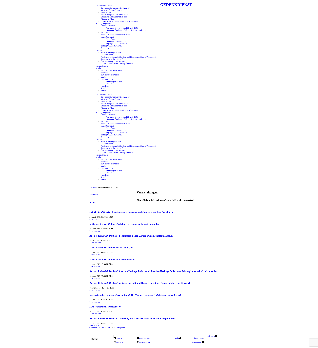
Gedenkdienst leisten (104, 6)
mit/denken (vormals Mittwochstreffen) (116, 35)
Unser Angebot (112, 39)
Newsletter (105, 86)
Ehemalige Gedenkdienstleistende (114, 17)
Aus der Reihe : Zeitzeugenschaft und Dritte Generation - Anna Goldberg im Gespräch (140, 283)
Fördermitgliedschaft (114, 81)
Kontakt (104, 88)
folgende (121, 328)
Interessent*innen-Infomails (111, 10)
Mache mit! (105, 77)
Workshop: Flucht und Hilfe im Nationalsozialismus (126, 30)
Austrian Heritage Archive (111, 52)
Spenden (109, 84)
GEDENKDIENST (176, 4)
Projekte (99, 50)
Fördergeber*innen (108, 19)
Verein (98, 68)
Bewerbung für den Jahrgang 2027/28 (115, 8)
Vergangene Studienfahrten (116, 44)
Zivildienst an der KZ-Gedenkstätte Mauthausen (119, 21)
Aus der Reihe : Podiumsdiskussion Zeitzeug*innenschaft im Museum (131, 235)
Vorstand (104, 73)
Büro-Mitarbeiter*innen (110, 75)
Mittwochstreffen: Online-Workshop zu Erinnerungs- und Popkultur (124, 224)
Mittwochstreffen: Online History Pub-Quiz (111, 247)
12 (117, 328)
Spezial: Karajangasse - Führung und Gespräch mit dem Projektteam (131, 212)
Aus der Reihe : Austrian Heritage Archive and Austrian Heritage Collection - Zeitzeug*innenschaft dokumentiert (153, 271)
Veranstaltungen (102, 66)
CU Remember (107, 55)
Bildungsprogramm (103, 23)
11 (114, 328)
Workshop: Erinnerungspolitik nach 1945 (122, 28)
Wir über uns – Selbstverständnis (113, 70)
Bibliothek (105, 48)
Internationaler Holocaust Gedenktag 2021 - (135, 295)
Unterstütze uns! (107, 79)
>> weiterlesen (95, 219)
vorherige (93, 328)
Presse (103, 90)
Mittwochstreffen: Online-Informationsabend (112, 259)
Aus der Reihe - (132, 318)
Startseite (93, 187)
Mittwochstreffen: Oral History (105, 306)
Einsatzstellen (106, 12)
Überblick (93, 195)
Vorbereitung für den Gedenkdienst (114, 15)
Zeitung (111, 46)
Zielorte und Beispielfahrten (116, 41)
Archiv (92, 202)
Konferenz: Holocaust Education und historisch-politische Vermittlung (128, 57)
